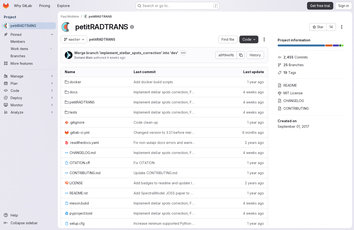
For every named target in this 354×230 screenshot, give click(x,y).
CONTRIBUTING (296, 108)
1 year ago (255, 82)
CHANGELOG (293, 101)
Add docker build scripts (153, 82)
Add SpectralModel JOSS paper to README (164, 193)
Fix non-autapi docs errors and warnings (164, 143)
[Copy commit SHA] (241, 55)
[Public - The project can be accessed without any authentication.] (132, 27)
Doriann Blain (83, 57)
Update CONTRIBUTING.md (155, 173)
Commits (295, 57)
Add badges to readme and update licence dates (164, 183)
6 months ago (253, 132)
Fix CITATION (144, 163)
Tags (289, 72)
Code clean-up (146, 122)
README (290, 85)
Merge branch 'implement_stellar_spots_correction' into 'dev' (126, 53)
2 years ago (254, 143)
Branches (293, 65)
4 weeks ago (116, 57)
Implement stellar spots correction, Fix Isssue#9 (164, 92)
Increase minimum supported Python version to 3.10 (164, 223)
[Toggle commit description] (183, 53)
